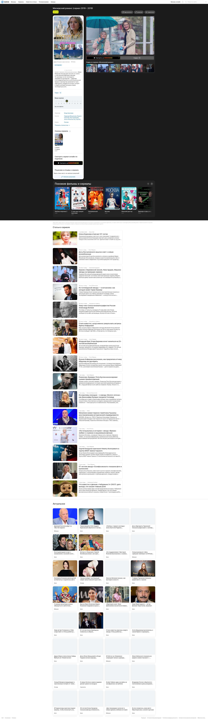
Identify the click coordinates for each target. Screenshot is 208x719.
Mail (3, 717)
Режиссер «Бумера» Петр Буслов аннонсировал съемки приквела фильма (98, 378)
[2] (59, 103)
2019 (55, 62)
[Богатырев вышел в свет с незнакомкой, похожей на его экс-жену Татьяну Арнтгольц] (65, 546)
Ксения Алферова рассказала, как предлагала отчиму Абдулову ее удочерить (100, 360)
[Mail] (2, 2)
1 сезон (57, 147)
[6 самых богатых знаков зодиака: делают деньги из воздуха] (91, 676)
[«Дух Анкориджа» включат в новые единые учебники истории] (117, 702)
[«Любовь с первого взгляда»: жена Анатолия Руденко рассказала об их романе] (117, 520)
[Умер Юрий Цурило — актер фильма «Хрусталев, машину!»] (143, 598)
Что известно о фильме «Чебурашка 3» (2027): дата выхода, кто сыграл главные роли (99, 485)
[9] (78, 103)
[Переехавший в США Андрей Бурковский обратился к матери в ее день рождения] (91, 520)
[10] (80, 103)
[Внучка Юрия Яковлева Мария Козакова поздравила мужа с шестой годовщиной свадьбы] (91, 598)
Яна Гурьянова (74, 117)
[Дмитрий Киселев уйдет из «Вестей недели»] (65, 520)
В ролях (57, 116)
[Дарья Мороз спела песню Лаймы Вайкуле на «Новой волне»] (65, 650)
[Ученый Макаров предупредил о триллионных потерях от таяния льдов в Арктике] (65, 676)
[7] (72, 103)
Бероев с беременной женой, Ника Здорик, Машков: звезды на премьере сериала (100, 271)
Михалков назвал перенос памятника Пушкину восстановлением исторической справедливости (98, 414)
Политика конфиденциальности (170, 717)
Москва (107, 211)
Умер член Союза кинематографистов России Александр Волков (97, 307)
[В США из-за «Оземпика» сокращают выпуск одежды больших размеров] (117, 650)
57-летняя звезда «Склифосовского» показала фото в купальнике (100, 468)
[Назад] (148, 183)
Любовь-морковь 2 (61, 211)
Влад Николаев (68, 113)
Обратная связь (201, 717)
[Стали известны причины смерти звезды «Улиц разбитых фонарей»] (117, 624)
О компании (7, 717)
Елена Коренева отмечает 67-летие (93, 234)
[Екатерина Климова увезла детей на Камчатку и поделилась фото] (65, 572)
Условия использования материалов (187, 717)
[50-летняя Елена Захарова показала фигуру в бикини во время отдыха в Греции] (91, 702)
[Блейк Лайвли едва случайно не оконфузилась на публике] (117, 676)
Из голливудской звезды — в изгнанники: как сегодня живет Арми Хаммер (97, 289)
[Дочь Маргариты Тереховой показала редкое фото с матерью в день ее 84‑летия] (143, 520)
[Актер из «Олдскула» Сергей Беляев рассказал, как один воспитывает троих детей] (91, 546)
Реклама (14, 717)
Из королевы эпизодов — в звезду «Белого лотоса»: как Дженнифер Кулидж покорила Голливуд (99, 396)
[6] (69, 103)
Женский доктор (126, 211)
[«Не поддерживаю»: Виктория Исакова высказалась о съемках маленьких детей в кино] (117, 546)
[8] (75, 103)
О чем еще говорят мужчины (77, 212)
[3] (61, 103)
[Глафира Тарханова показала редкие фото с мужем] (143, 572)
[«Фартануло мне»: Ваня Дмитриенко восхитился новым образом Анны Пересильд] (117, 598)
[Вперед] (151, 183)
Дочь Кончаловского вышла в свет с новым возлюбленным (96, 253)
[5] (67, 103)
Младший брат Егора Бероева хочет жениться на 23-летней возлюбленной (100, 342)
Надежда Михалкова (70, 116)
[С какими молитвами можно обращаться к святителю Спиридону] (65, 598)
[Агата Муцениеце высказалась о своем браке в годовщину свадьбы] (143, 624)
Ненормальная (93, 211)
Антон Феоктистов (69, 119)
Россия (66, 122)
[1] (56, 103)
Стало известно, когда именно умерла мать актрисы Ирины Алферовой (100, 325)
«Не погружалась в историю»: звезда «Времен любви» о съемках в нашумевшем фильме (97, 432)
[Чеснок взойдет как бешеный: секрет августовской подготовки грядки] (91, 572)
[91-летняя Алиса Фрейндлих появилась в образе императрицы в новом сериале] (91, 624)
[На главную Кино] (6, 2)
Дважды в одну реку (144, 211)
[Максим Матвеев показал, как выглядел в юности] (117, 572)
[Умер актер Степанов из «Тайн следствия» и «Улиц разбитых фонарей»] (65, 624)
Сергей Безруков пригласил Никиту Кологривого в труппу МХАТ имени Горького (99, 450)
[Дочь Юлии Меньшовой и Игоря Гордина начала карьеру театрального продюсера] (91, 650)
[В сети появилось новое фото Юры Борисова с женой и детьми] (143, 702)
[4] (64, 103)
